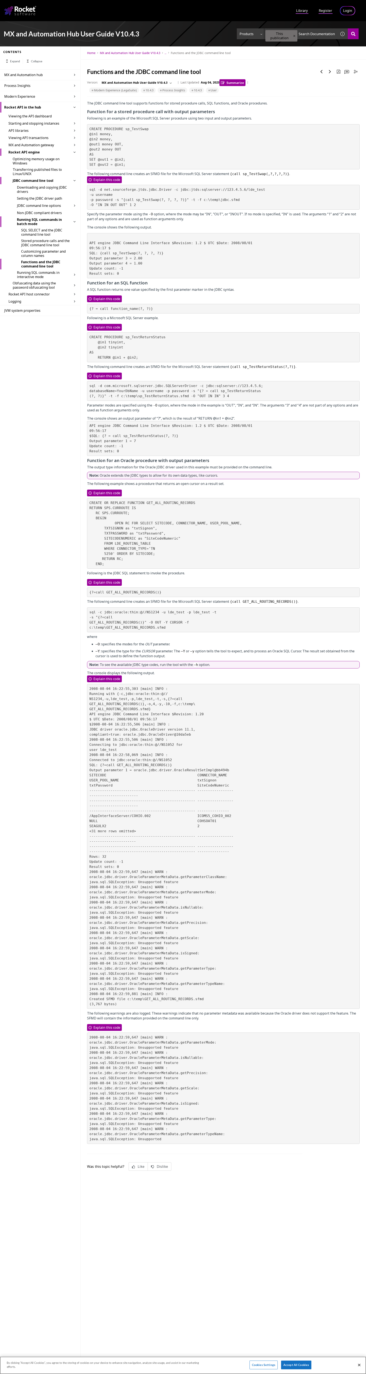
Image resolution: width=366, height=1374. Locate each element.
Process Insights (17, 85)
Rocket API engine (24, 152)
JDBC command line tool (33, 180)
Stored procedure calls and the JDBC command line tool (45, 243)
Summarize (235, 83)
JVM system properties (22, 310)
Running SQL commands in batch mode (39, 221)
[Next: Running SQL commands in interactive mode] (330, 71)
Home (91, 53)
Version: (92, 82)
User (214, 90)
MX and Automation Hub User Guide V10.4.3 (130, 53)
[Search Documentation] (353, 33)
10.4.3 (150, 90)
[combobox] (300, 33)
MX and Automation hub (23, 74)
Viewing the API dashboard (30, 116)
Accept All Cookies (296, 1365)
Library (302, 10)
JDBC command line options (39, 205)
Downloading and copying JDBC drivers (42, 189)
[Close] (359, 1365)
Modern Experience (19, 96)
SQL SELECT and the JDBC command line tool (41, 232)
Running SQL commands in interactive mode (38, 274)
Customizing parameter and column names (43, 253)
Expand (15, 61)
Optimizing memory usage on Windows (36, 161)
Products (247, 34)
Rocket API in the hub (22, 107)
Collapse (36, 61)
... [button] (165, 53)
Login (347, 10)
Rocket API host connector (29, 294)
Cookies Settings (263, 1365)
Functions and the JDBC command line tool (40, 264)
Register (325, 10)
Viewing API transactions (28, 137)
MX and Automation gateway (31, 145)
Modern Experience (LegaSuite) (115, 90)
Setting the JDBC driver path (39, 198)
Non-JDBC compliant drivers (39, 212)
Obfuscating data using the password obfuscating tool (34, 285)
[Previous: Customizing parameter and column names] (321, 71)
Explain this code (106, 179)
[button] (294, 36)
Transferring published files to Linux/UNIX (37, 171)
